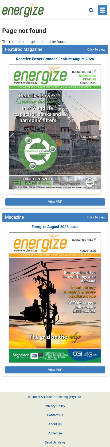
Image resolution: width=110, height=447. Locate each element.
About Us (55, 424)
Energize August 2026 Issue (55, 227)
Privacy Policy (55, 406)
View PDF (55, 202)
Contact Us (55, 415)
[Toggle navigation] (102, 10)
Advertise (55, 433)
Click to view (96, 49)
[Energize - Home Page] (23, 10)
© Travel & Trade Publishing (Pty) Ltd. (55, 397)
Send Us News (55, 442)
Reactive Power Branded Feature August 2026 (55, 59)
